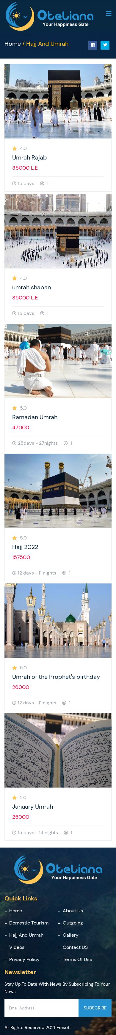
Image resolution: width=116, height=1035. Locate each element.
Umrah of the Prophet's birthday (56, 677)
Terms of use (77, 959)
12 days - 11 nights (37, 573)
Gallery (71, 935)
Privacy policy (24, 959)
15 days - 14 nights (38, 832)
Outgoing (73, 923)
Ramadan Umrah (34, 417)
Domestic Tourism (28, 923)
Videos (16, 947)
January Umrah (32, 806)
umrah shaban (31, 287)
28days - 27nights (38, 443)
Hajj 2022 (25, 547)
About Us (73, 911)
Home (12, 44)
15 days (26, 183)
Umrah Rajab (29, 157)
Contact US (75, 947)
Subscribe (95, 1008)
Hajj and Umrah (26, 935)
